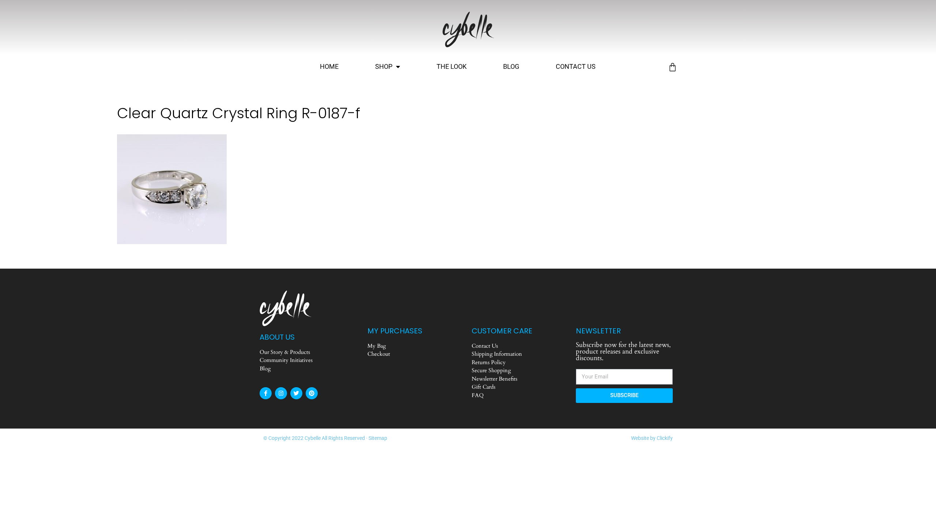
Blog (511, 66)
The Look (452, 66)
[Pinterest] (312, 393)
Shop (383, 66)
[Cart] (672, 67)
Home (329, 66)
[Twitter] (296, 393)
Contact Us (576, 66)
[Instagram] (281, 393)
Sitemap (378, 438)
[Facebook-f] (266, 393)
